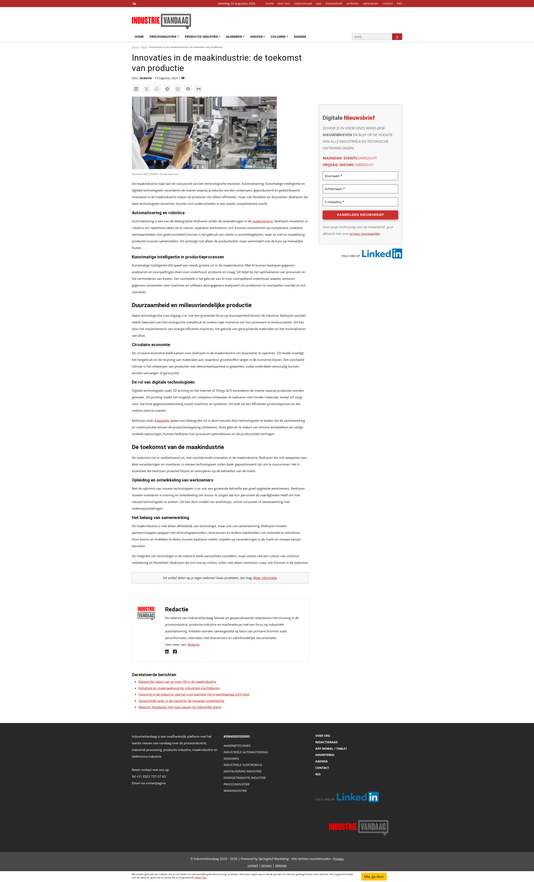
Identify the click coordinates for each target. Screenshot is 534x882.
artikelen (352, 3)
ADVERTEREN (324, 755)
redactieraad (303, 3)
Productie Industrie (201, 37)
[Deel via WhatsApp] (157, 89)
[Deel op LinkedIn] (136, 89)
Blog (144, 47)
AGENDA (321, 761)
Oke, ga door (374, 876)
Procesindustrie (163, 37)
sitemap (281, 865)
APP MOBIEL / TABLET (331, 749)
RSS (399, 3)
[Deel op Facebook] (188, 89)
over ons (284, 3)
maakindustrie (262, 221)
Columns (278, 37)
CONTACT (322, 768)
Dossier (256, 37)
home (270, 3)
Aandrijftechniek (237, 746)
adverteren (370, 3)
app (318, 3)
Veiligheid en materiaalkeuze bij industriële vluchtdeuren (179, 688)
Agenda (300, 37)
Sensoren (231, 759)
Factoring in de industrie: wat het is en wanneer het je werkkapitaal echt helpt (194, 694)
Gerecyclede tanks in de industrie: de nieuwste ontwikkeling (181, 701)
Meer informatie (265, 578)
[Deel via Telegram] (167, 89)
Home (139, 37)
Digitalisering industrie (243, 771)
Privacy (338, 859)
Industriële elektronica (243, 765)
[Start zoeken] (397, 36)
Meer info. (201, 877)
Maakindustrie (235, 791)
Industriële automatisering (246, 752)
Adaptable (162, 420)
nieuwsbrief (334, 3)
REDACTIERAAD (326, 742)
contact (388, 3)
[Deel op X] (146, 89)
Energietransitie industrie (245, 778)
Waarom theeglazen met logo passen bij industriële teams (180, 707)
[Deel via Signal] (178, 89)
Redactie (194, 644)
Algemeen (234, 37)
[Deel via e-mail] (198, 89)
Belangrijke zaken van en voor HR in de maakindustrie (177, 681)
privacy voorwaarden (365, 233)
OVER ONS (322, 736)
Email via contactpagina (149, 783)
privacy (266, 865)
